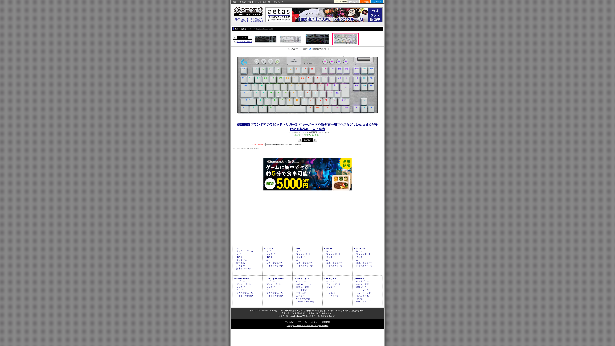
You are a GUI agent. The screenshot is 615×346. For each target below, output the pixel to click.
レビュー (240, 254)
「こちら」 (323, 313)
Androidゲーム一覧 (305, 301)
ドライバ (330, 293)
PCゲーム (268, 248)
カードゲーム (362, 290)
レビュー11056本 (241, 21)
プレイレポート (303, 254)
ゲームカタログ (363, 301)
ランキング (377, 2)
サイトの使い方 (264, 2)
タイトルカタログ (274, 265)
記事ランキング (243, 268)
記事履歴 (365, 2)
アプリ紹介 (301, 293)
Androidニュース (304, 284)
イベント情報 (362, 284)
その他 (359, 298)
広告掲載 (326, 322)
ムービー (240, 265)
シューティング (363, 293)
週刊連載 (240, 263)
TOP (236, 248)
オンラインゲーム (244, 251)
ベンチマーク (332, 296)
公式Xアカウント (247, 2)
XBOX (297, 248)
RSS (234, 2)
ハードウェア (330, 278)
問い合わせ (278, 2)
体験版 (239, 257)
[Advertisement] (307, 217)
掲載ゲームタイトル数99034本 (248, 19)
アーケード (359, 278)
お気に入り (353, 2)
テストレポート (333, 284)
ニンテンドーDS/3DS (274, 278)
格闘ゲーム (361, 287)
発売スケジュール (274, 263)
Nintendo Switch (241, 278)
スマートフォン (301, 278)
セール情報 (301, 290)
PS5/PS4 (328, 248)
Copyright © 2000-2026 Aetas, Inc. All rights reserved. (307, 326)
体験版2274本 (257, 21)
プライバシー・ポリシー (308, 322)
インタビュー (242, 260)
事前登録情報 (302, 287)
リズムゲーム (362, 296)
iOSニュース (302, 281)
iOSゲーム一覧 (303, 298)
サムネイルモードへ (244, 42)
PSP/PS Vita (359, 248)
